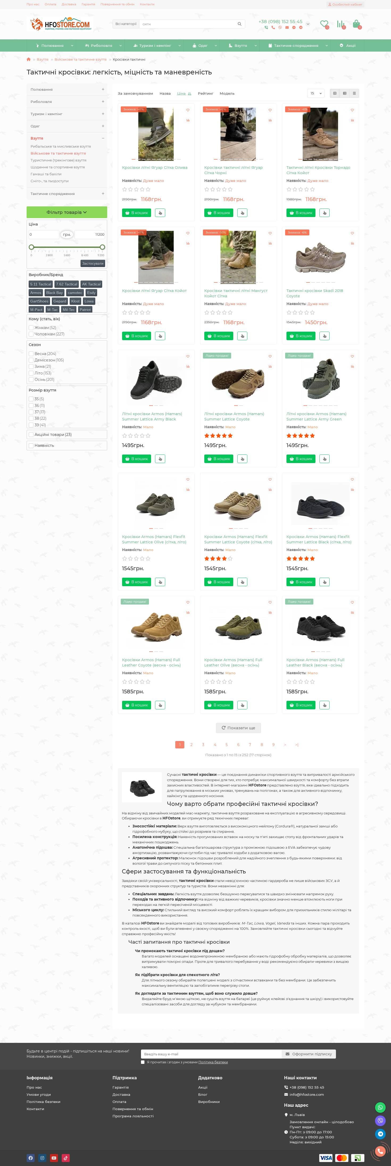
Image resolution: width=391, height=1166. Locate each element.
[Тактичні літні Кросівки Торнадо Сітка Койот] (320, 134)
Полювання (52, 45)
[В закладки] (188, 110)
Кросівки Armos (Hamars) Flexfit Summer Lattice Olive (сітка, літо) (154, 539)
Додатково (210, 1077)
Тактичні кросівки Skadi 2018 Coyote (314, 293)
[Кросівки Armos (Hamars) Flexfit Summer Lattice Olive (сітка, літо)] (156, 503)
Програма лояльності (133, 1116)
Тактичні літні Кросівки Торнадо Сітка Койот (318, 170)
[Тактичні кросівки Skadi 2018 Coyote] (320, 257)
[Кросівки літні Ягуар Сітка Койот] (156, 257)
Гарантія (88, 4)
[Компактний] (354, 93)
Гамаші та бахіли (46, 174)
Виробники (209, 1102)
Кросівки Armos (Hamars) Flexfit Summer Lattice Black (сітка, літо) (319, 539)
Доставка (69, 4)
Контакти (147, 4)
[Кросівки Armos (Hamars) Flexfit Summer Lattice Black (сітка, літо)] (320, 503)
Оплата (50, 4)
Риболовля (101, 45)
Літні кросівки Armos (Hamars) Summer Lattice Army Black (152, 416)
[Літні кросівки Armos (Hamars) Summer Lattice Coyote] (238, 380)
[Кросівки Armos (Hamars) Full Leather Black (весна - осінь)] (320, 626)
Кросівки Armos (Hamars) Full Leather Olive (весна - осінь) (233, 662)
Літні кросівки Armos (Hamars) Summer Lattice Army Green (316, 416)
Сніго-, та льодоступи (50, 181)
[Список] (345, 93)
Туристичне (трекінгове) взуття (58, 160)
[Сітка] (335, 93)
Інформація (40, 1077)
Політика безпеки (43, 1102)
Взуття (241, 45)
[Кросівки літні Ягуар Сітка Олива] (156, 134)
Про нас (33, 4)
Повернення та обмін (118, 4)
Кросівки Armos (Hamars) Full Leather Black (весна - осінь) (315, 662)
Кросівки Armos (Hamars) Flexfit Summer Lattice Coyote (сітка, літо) (238, 539)
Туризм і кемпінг (155, 45)
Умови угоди (39, 1094)
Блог (202, 1094)
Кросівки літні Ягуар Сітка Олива (155, 167)
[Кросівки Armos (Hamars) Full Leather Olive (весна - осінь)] (238, 626)
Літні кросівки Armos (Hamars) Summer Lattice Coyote (234, 416)
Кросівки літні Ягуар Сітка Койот (154, 290)
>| (296, 744)
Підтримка (125, 1077)
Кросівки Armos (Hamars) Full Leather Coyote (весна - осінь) (151, 662)
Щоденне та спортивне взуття (58, 167)
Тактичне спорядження (296, 45)
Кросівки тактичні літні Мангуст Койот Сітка (236, 293)
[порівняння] (188, 120)
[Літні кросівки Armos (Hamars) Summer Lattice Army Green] (320, 380)
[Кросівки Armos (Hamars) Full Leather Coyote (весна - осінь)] (156, 626)
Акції (351, 45)
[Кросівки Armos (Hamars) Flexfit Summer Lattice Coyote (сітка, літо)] (238, 503)
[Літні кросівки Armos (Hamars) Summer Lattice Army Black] (156, 380)
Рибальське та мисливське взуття (61, 146)
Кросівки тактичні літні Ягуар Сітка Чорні (233, 170)
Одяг (202, 45)
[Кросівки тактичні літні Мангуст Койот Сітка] (238, 257)
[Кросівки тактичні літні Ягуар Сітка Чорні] (238, 134)
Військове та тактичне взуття (81, 59)
